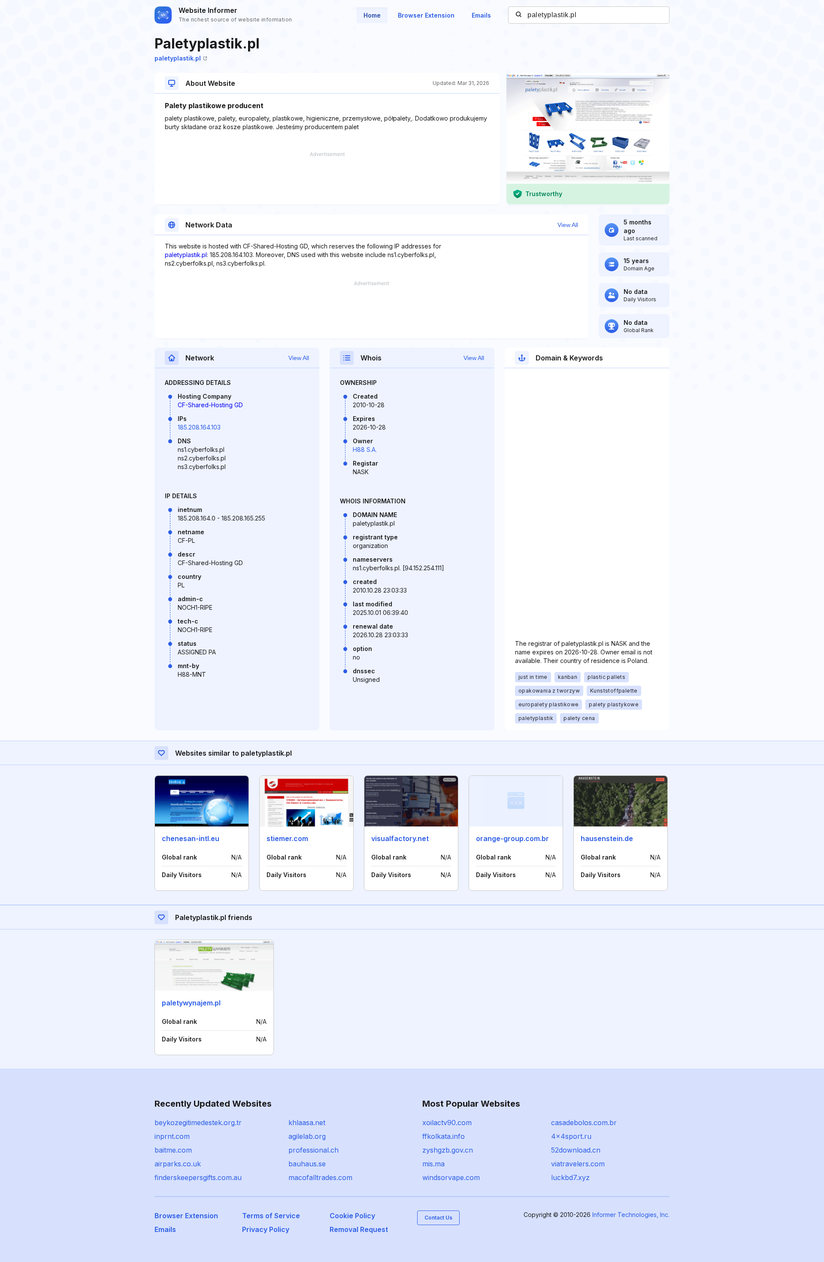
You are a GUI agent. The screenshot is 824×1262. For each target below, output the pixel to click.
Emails (481, 15)
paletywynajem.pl (191, 1003)
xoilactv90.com (447, 1122)
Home (372, 15)
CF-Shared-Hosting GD (210, 405)
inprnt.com (172, 1136)
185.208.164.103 (199, 427)
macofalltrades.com (320, 1177)
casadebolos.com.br (584, 1122)
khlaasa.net (306, 1122)
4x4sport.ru (571, 1136)
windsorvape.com (451, 1177)
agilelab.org (307, 1136)
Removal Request (359, 1229)
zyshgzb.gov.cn (447, 1150)
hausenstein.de (607, 838)
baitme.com (173, 1150)
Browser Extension (426, 15)
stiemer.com (287, 838)
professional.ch (313, 1150)
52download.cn (575, 1150)
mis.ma (433, 1163)
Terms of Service (271, 1215)
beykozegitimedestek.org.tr (198, 1122)
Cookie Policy (352, 1215)
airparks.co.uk (177, 1163)
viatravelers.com (578, 1163)
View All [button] (567, 224)
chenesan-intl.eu (190, 838)
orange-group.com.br (512, 838)
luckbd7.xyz (570, 1177)
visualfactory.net (400, 838)
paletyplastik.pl (177, 58)
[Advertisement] (327, 178)
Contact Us (438, 1217)
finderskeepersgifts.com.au (198, 1177)
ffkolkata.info (443, 1136)
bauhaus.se (307, 1163)
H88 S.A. (365, 449)
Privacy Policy (265, 1229)
